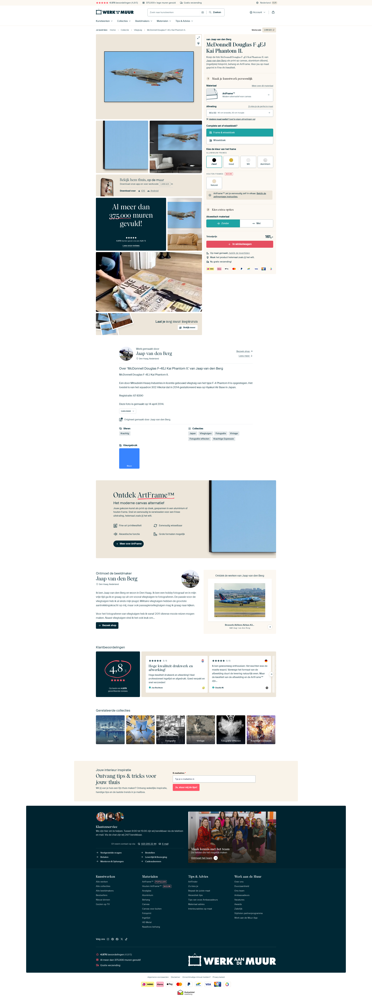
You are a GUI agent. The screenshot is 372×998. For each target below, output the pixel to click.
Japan (193, 433)
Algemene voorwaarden (158, 977)
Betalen (104, 857)
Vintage (234, 433)
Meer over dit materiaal (262, 85)
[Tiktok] (126, 939)
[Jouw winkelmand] (273, 12)
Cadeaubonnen (153, 861)
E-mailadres (179, 773)
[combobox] (174, 12)
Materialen (162, 21)
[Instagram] (108, 939)
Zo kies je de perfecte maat (260, 106)
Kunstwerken (103, 21)
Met (258, 223)
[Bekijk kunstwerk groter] (198, 37)
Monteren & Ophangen (112, 861)
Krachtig (125, 433)
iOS (143, 190)
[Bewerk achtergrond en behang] (198, 43)
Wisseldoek (219, 140)
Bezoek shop (243, 351)
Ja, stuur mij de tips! (186, 787)
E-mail (165, 843)
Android (155, 190)
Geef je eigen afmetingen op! (232, 119)
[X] (121, 939)
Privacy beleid (219, 977)
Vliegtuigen (206, 433)
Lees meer (244, 355)
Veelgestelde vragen (111, 852)
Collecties (122, 21)
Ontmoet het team (201, 858)
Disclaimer (175, 977)
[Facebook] (117, 939)
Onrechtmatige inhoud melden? (196, 977)
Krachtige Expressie (223, 439)
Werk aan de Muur (248, 876)
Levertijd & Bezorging (156, 857)
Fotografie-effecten (199, 439)
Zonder (225, 223)
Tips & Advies (183, 21)
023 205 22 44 (148, 843)
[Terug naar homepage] (115, 11)
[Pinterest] (112, 939)
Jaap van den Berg (221, 39)
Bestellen (150, 852)
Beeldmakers (142, 21)
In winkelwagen (242, 244)
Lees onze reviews (131, 245)
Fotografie (221, 433)
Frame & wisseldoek (224, 132)
